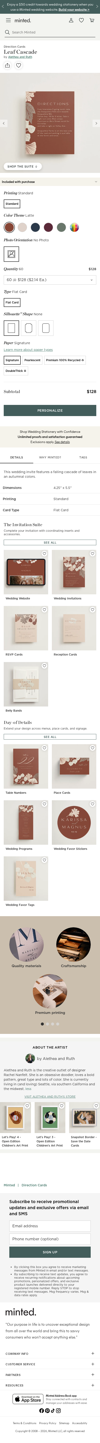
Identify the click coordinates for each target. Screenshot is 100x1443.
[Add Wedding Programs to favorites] (44, 804)
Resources (14, 1385)
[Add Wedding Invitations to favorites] (92, 553)
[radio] (12, 204)
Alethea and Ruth (20, 57)
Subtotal (12, 391)
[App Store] (28, 1399)
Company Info (17, 1354)
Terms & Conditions (24, 1423)
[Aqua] (35, 227)
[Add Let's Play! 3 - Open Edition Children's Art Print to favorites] (61, 1106)
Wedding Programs (19, 849)
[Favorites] (81, 20)
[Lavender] (48, 227)
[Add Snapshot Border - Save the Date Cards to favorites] (96, 1106)
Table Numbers (16, 792)
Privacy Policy (47, 1423)
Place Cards (62, 792)
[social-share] (7, 65)
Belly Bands (14, 710)
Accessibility (79, 1423)
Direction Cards (34, 1185)
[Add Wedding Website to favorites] (44, 553)
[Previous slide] (3, 123)
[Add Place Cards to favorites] (92, 748)
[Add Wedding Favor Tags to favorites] (44, 860)
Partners (13, 1375)
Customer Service (20, 1364)
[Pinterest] (47, 1410)
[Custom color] (74, 227)
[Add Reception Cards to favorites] (92, 609)
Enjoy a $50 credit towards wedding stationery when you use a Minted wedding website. (50, 6)
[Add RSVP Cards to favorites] (44, 609)
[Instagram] (58, 1410)
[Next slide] (96, 123)
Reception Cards (65, 654)
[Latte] (9, 227)
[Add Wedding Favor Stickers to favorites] (92, 804)
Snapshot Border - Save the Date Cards (84, 1141)
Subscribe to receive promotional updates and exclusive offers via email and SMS (49, 1207)
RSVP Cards (14, 654)
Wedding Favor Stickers (70, 849)
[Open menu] (8, 20)
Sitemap (64, 1423)
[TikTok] (53, 1410)
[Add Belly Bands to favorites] (44, 666)
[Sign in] (71, 20)
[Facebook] (41, 1410)
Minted (9, 1185)
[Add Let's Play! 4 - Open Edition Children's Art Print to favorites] (27, 1106)
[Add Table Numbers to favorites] (44, 748)
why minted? (50, 457)
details (16, 457)
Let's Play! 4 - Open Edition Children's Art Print (15, 1141)
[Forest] (61, 227)
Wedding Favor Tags (20, 905)
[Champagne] (22, 227)
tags (83, 457)
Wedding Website (18, 598)
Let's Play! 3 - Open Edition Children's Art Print (50, 1141)
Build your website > (74, 9)
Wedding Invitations (67, 598)
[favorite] (18, 65)
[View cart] (91, 20)
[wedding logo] (23, 20)
